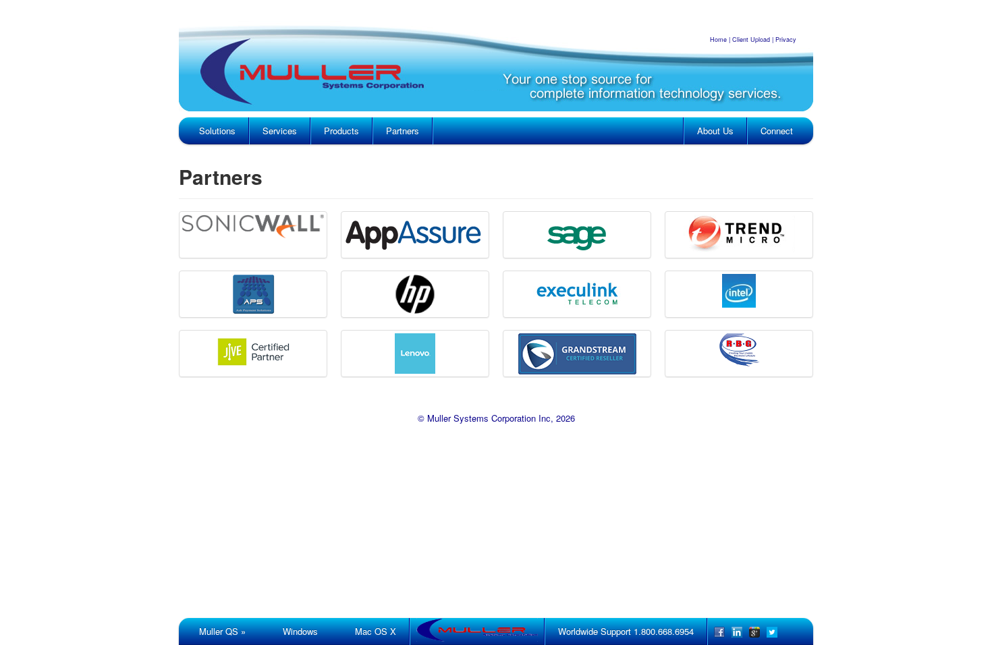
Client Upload (751, 39)
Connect (777, 130)
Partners (402, 130)
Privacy (785, 39)
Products (341, 130)
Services (280, 130)
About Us (715, 130)
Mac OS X (375, 631)
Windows (300, 631)
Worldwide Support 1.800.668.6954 (626, 631)
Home (718, 39)
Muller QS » (222, 631)
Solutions (217, 130)
